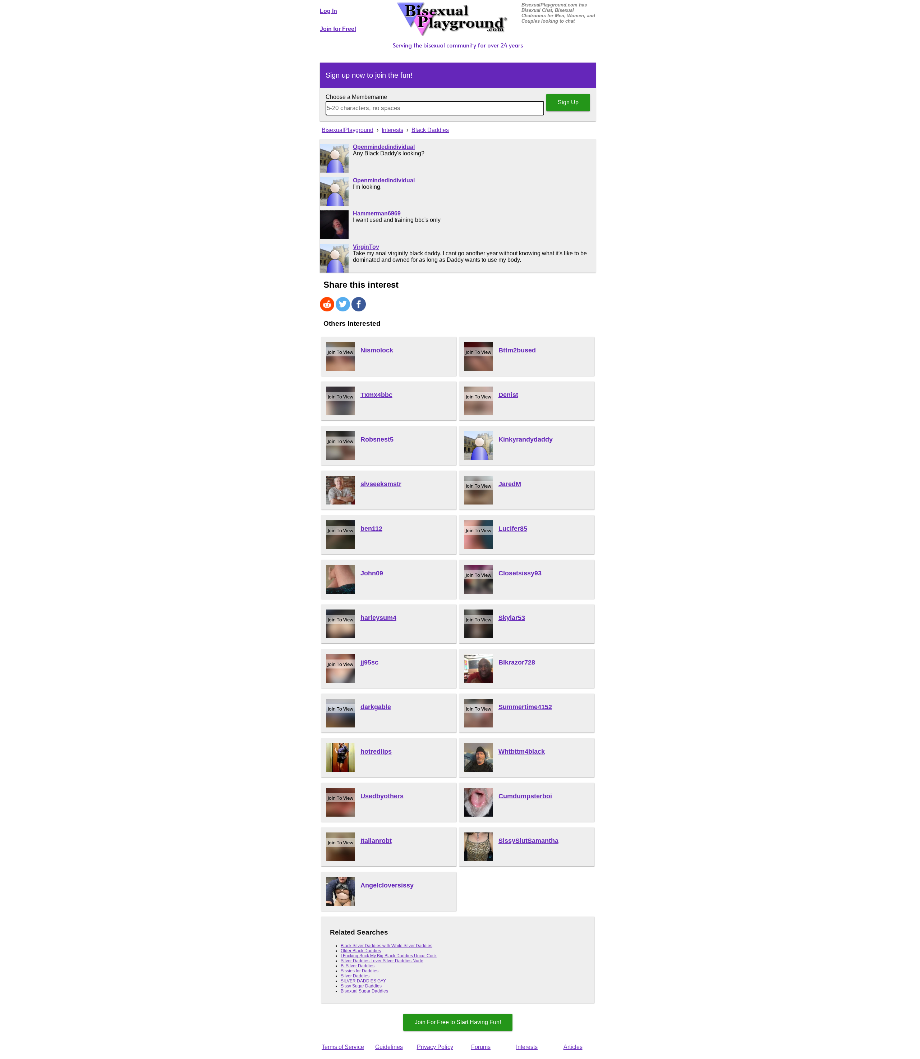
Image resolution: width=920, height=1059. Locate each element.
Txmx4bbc (376, 394)
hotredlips (376, 751)
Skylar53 (511, 617)
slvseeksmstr (380, 484)
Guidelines (389, 1047)
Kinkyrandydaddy (525, 439)
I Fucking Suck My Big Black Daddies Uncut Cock (389, 955)
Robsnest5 (377, 439)
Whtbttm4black (521, 751)
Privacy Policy (435, 1047)
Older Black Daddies (361, 950)
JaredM (509, 484)
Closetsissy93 (520, 573)
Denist (508, 394)
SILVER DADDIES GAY (363, 980)
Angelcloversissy (387, 885)
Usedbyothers (382, 796)
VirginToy (366, 247)
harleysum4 (378, 617)
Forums (481, 1047)
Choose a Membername (356, 97)
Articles (573, 1047)
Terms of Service (343, 1047)
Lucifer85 (512, 528)
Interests (527, 1047)
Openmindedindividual (384, 147)
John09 (371, 573)
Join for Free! (338, 29)
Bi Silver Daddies (357, 965)
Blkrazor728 (516, 662)
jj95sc (369, 662)
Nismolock (376, 350)
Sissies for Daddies (359, 970)
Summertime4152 (525, 707)
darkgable (375, 707)
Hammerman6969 (377, 213)
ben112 (371, 528)
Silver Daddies (355, 975)
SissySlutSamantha (528, 840)
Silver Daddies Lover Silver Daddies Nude (382, 960)
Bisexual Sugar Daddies (364, 991)
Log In (328, 11)
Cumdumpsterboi (525, 796)
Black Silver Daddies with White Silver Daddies (386, 945)
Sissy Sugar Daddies (361, 986)
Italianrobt (376, 840)
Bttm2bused (517, 350)
